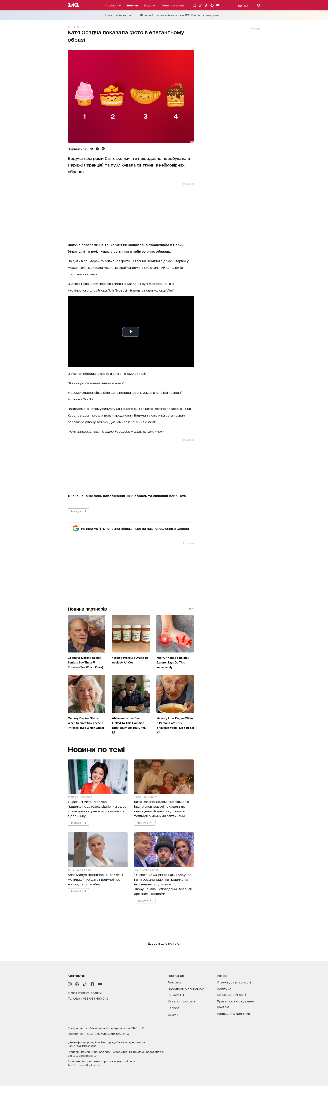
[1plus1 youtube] (100, 984)
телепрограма (172, 5)
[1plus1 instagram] (70, 984)
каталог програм (181, 1001)
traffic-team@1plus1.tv (84, 1065)
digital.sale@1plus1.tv (82, 1055)
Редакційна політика (233, 1013)
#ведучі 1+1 (78, 511)
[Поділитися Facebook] (97, 148)
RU (246, 5)
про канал (176, 975)
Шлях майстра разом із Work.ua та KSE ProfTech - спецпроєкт (179, 15)
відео (148, 5)
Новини (132, 5)
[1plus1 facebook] (92, 984)
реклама (174, 982)
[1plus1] (73, 5)
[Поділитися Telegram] (91, 149)
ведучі (173, 1014)
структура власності (234, 982)
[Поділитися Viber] (103, 149)
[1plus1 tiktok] (85, 984)
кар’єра (174, 1007)
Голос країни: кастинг (119, 15)
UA (240, 5)
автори (223, 975)
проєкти (112, 5)
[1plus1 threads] (77, 984)
